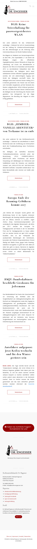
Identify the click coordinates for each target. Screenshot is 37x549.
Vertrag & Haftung (9, 501)
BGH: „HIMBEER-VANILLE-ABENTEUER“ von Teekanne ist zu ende (18, 128)
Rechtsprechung (13, 21)
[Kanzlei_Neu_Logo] (15, 9)
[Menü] (33, 6)
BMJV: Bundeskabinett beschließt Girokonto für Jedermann (18, 283)
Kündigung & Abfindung (11, 494)
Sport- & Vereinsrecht (10, 499)
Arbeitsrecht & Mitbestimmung (13, 491)
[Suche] (29, 6)
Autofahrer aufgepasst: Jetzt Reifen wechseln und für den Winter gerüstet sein (18, 352)
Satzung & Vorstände (10, 496)
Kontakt (21, 536)
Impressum (15, 536)
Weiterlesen (18, 104)
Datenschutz (27, 536)
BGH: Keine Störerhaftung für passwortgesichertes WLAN (18, 29)
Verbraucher (24, 21)
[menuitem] (29, 6)
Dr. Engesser (25, 113)
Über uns (8, 536)
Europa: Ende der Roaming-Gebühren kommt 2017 (18, 201)
